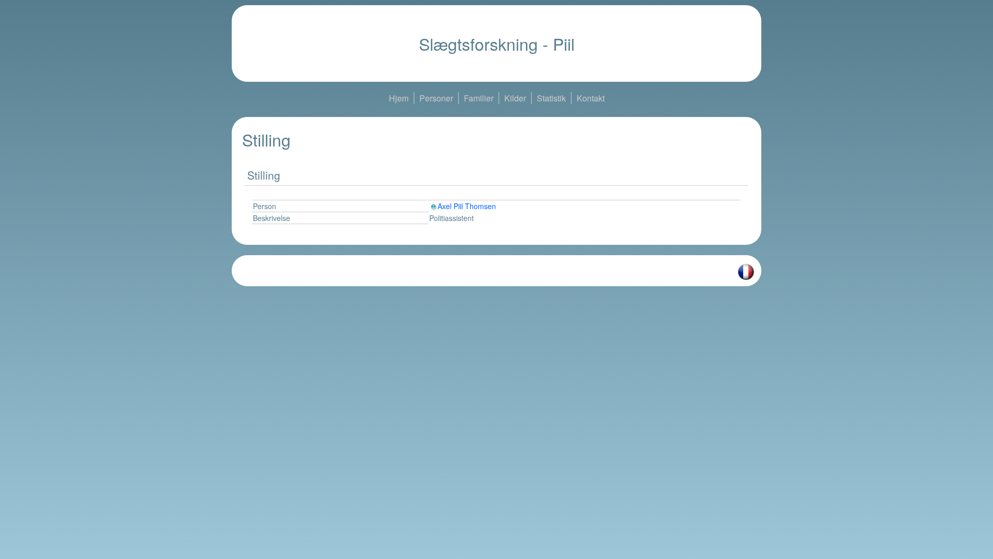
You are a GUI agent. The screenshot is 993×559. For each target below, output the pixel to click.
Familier (478, 98)
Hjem (399, 98)
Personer (436, 98)
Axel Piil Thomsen (467, 206)
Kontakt (591, 98)
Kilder (515, 98)
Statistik (551, 98)
